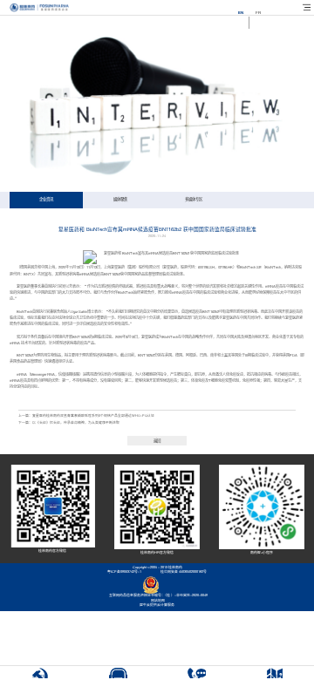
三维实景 (275, 676)
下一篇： (68, 423)
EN (240, 12)
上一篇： (86, 416)
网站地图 (157, 600)
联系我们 (196, 676)
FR (258, 12)
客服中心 (118, 676)
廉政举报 (39, 676)
